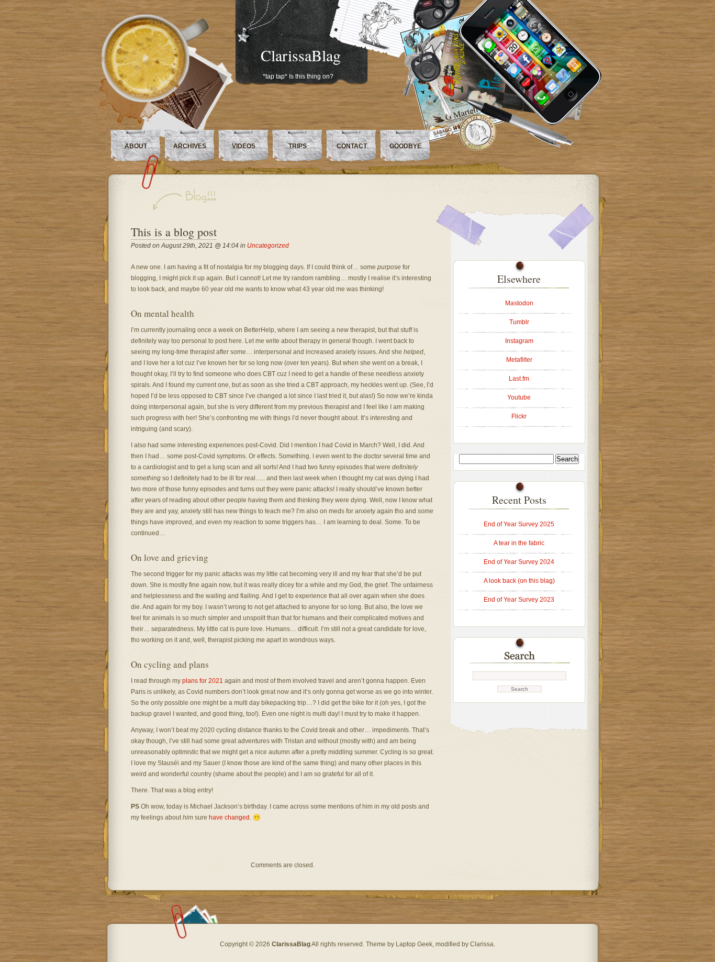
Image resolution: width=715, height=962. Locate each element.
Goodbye (405, 146)
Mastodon (519, 303)
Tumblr (519, 322)
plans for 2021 (202, 680)
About (136, 146)
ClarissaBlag (301, 55)
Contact (352, 146)
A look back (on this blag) (519, 580)
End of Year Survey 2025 (519, 524)
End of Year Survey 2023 (519, 599)
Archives (189, 146)
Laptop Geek (414, 944)
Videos (243, 146)
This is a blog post (174, 231)
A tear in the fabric (519, 543)
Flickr (519, 416)
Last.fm (519, 378)
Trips (297, 146)
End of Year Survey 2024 (519, 562)
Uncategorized (268, 245)
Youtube (519, 397)
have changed (229, 817)
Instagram (519, 341)
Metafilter (519, 359)
